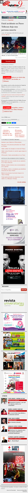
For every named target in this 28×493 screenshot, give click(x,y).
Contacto (25, 491)
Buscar (24, 289)
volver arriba (21, 182)
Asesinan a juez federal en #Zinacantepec (11, 142)
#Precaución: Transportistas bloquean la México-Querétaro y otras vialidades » (20, 134)
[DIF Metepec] (14, 322)
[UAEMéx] (14, 302)
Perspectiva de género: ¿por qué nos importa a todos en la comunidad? (17, 404)
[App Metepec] (14, 11)
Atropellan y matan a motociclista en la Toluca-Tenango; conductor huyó (13, 109)
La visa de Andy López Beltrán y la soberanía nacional (16, 413)
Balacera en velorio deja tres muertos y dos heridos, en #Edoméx (14, 79)
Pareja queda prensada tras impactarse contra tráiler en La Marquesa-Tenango (12, 178)
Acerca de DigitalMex (22, 490)
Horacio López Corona (15, 426)
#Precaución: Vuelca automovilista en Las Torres (13, 155)
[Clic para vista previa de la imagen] (14, 45)
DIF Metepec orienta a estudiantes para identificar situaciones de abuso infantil (13, 169)
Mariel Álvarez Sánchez (15, 409)
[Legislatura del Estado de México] (14, 195)
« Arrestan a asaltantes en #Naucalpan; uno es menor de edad (7, 133)
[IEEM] (14, 215)
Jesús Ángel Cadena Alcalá (16, 398)
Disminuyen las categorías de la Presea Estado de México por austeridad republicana (16, 432)
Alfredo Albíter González (16, 437)
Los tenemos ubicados (15, 422)
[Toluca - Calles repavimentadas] (14, 360)
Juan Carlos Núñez (14, 418)
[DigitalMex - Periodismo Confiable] (14, 4)
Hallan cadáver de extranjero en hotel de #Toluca (13, 149)
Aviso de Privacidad (11, 490)
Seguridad (10, 20)
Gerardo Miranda (5, 35)
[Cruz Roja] (14, 464)
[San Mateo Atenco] (14, 382)
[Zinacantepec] (14, 341)
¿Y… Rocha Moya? (14, 440)
